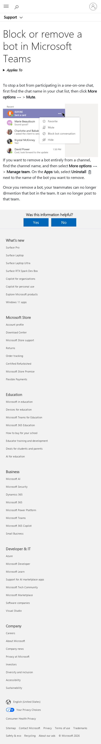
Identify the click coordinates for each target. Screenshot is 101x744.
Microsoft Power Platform (21, 510)
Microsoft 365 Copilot (19, 525)
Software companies (18, 603)
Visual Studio (14, 610)
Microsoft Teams (16, 518)
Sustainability (14, 688)
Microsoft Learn (15, 571)
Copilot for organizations (20, 278)
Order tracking (14, 356)
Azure (9, 556)
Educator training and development (27, 441)
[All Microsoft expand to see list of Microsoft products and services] (6, 6)
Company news (15, 649)
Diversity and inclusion (19, 672)
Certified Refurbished (18, 363)
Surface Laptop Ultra (18, 263)
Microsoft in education (19, 401)
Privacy (47, 728)
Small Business (15, 533)
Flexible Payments (16, 379)
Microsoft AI (13, 479)
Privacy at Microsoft (17, 656)
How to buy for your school (22, 433)
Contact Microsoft (29, 728)
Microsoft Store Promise (20, 371)
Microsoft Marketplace (19, 595)
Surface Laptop (15, 255)
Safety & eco (13, 735)
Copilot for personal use (20, 286)
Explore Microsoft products (22, 294)
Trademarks (80, 728)
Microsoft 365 (14, 502)
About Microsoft (15, 641)
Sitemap (11, 728)
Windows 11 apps (16, 302)
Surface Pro (12, 247)
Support (11, 17)
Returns (10, 348)
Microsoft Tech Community (22, 587)
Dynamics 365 (14, 494)
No (63, 222)
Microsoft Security (16, 486)
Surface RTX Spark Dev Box (22, 271)
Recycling (30, 735)
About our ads (47, 735)
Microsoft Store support (20, 340)
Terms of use (62, 728)
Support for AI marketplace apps (25, 579)
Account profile (15, 324)
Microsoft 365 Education (20, 425)
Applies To (14, 70)
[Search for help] (17, 6)
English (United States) (26, 701)
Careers (10, 633)
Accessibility (13, 680)
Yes (36, 222)
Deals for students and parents (24, 448)
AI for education (15, 456)
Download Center (16, 332)
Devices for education (19, 409)
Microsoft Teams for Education (24, 417)
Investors (11, 664)
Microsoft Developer (18, 564)
